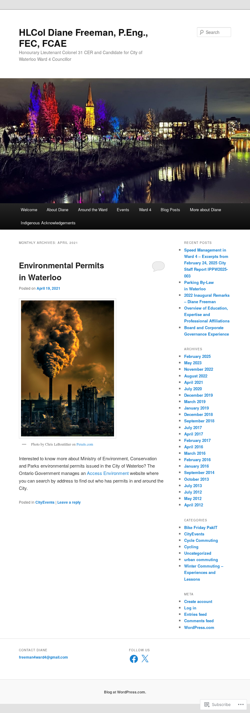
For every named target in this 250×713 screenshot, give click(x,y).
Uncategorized (197, 553)
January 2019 (196, 408)
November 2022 (198, 369)
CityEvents (45, 502)
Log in (190, 608)
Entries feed (195, 614)
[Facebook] (134, 659)
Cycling (191, 546)
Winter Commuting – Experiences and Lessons (203, 572)
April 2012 (193, 505)
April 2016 (193, 447)
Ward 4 (145, 209)
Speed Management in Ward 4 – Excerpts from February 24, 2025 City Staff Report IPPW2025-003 (206, 263)
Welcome (29, 209)
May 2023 (193, 363)
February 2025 (197, 356)
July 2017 (193, 427)
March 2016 (194, 453)
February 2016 (197, 459)
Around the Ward (92, 209)
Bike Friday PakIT (200, 527)
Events (123, 209)
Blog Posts (170, 209)
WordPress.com (199, 627)
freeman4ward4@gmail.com (43, 657)
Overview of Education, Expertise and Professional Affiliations (207, 314)
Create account (198, 601)
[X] (145, 659)
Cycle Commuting (201, 540)
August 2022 (195, 376)
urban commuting (201, 559)
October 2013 (196, 479)
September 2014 (199, 472)
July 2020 (193, 388)
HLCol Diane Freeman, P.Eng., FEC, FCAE (83, 37)
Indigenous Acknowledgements (48, 223)
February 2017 (197, 440)
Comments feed (199, 620)
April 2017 (193, 434)
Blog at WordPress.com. (125, 692)
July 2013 (193, 485)
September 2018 (199, 421)
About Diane (57, 209)
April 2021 (193, 382)
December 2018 (198, 414)
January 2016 (196, 466)
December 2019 (198, 395)
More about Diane (205, 209)
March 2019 (194, 401)
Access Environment (108, 473)
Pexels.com (85, 444)
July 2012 (193, 492)
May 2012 (193, 498)
